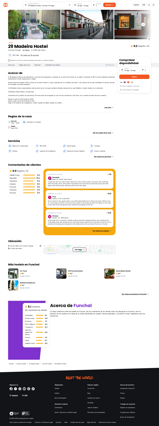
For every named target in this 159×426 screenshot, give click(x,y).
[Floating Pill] (143, 24)
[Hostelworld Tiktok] (33, 388)
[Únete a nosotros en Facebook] (11, 388)
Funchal (11, 50)
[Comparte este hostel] (149, 39)
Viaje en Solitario (93, 407)
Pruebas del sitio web (77, 422)
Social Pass (91, 388)
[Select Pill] (149, 5)
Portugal (18, 50)
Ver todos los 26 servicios (30, 55)
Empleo (122, 398)
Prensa (122, 393)
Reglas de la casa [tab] (24, 65)
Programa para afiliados (127, 412)
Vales (66, 422)
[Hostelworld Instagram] (19, 388)
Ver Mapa (26, 50)
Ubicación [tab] (38, 65)
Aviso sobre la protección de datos (21, 422)
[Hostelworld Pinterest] (28, 388)
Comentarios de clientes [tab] (52, 65)
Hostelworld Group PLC (127, 388)
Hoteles (57, 393)
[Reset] (69, 5)
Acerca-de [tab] (11, 65)
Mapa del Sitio (91, 422)
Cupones (58, 422)
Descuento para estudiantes (96, 412)
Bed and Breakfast (60, 398)
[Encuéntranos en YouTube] (24, 388)
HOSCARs (91, 403)
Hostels (57, 388)
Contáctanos (58, 407)
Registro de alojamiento (127, 407)
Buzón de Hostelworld (127, 417)
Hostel (11, 42)
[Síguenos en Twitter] (15, 388)
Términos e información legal (44, 422)
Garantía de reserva (94, 398)
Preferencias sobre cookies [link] (107, 422)
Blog (89, 393)
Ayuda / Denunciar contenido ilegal (66, 412)
